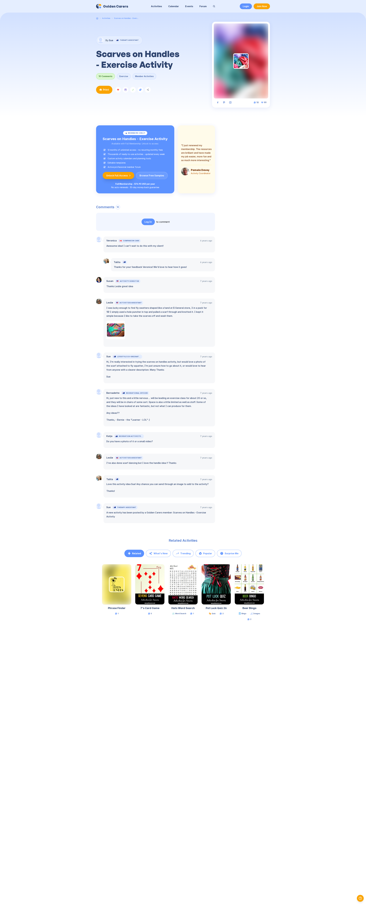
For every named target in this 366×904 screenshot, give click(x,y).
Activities (156, 6)
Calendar (173, 6)
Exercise (123, 76)
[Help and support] (360, 898)
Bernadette (113, 392)
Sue (108, 356)
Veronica (111, 240)
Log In (148, 221)
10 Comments (105, 76)
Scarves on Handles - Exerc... (126, 18)
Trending (185, 553)
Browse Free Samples (152, 175)
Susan (109, 281)
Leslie (109, 302)
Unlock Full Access (117, 175)
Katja (109, 436)
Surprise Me (231, 553)
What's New (161, 553)
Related (136, 553)
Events (189, 6)
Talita (117, 262)
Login (246, 6)
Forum (203, 6)
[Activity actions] (131, 569)
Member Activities (144, 76)
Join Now (262, 6)
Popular (207, 553)
